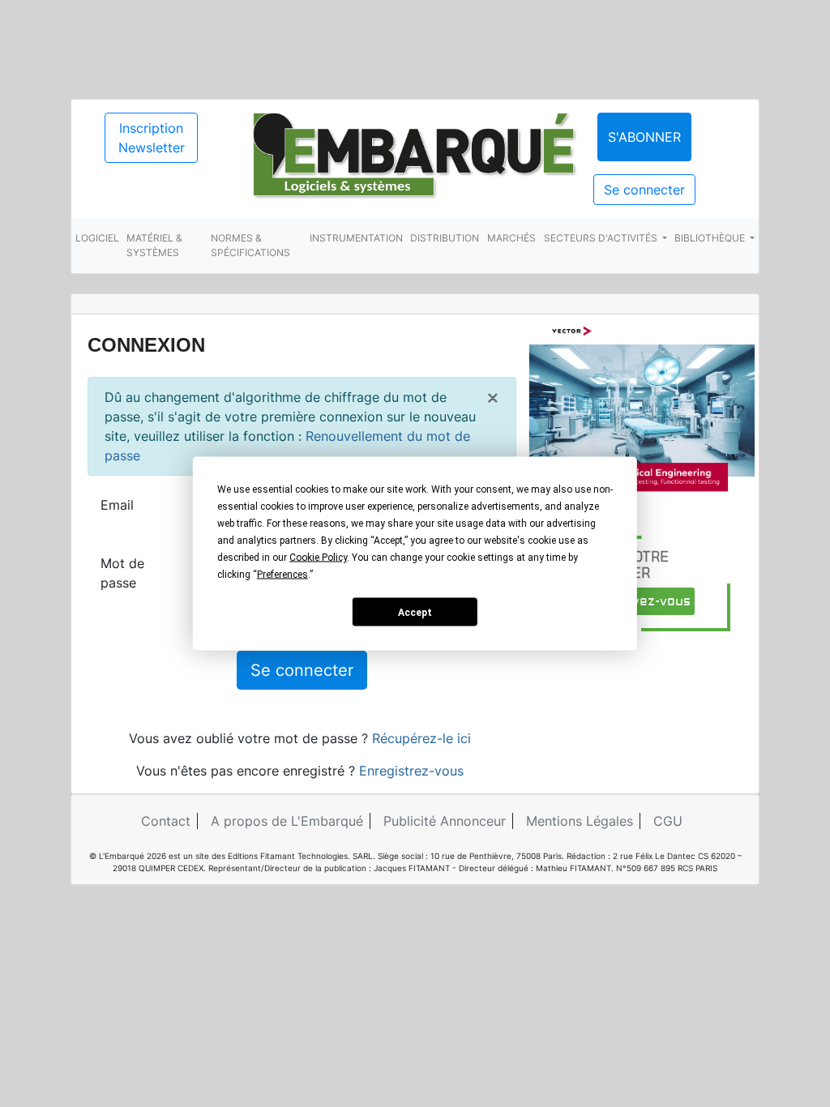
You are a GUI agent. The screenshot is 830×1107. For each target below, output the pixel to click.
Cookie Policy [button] (318, 557)
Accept (415, 612)
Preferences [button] (282, 574)
